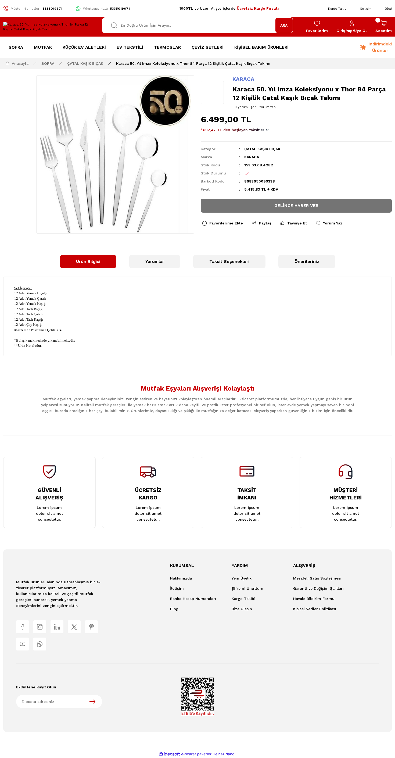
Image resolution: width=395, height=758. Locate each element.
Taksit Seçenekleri (229, 261)
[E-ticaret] (197, 754)
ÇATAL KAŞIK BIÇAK (262, 149)
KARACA (243, 79)
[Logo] (49, 27)
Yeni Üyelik (242, 578)
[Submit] (92, 701)
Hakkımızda (181, 578)
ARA (284, 25)
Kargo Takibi (243, 598)
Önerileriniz (307, 261)
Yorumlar (154, 261)
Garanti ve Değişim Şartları (318, 588)
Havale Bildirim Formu (314, 598)
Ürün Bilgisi (88, 261)
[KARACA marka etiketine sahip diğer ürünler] (212, 92)
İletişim (177, 588)
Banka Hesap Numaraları (193, 598)
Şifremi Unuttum (247, 588)
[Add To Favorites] (222, 223)
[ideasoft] (169, 754)
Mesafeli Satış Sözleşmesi (317, 578)
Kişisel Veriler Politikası (314, 609)
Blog (174, 609)
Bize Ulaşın (242, 609)
